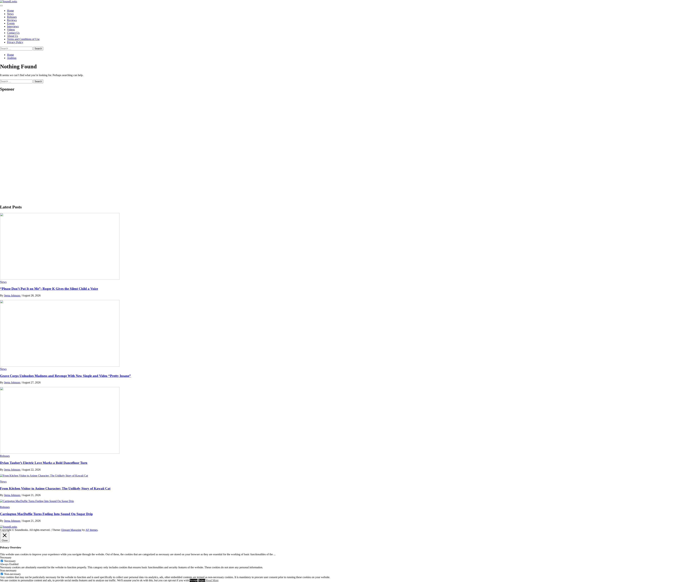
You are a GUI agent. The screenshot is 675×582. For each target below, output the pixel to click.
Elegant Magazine (71, 529)
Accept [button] (194, 580)
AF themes (91, 529)
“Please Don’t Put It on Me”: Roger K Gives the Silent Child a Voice (49, 288)
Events (11, 23)
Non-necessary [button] (8, 570)
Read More (212, 580)
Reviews (12, 20)
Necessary (10, 561)
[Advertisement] (26, 148)
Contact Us (13, 32)
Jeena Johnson (12, 295)
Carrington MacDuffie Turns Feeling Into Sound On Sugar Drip (46, 514)
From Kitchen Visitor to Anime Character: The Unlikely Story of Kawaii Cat (55, 488)
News (10, 13)
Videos (11, 29)
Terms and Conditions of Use (23, 39)
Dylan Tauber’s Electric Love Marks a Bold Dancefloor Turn (43, 463)
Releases (12, 16)
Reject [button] (201, 580)
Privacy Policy (15, 42)
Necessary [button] (5, 557)
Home (10, 10)
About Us (12, 35)
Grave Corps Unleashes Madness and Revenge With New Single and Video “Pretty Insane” (65, 376)
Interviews (13, 26)
